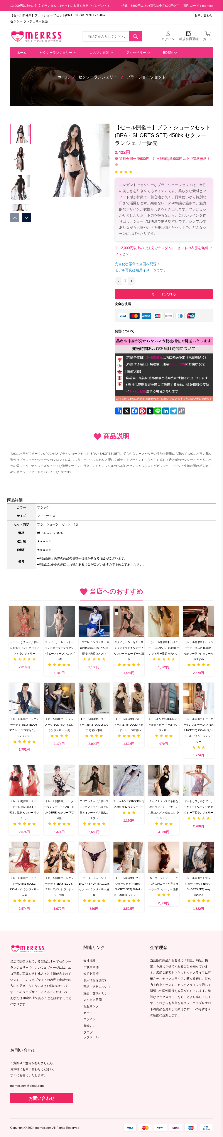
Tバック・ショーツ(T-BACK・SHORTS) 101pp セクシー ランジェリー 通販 (94, 887)
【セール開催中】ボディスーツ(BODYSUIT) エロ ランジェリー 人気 (59, 725)
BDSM (168, 52)
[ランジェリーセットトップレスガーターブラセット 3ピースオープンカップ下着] (59, 621)
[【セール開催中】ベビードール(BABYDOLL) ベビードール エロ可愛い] (128, 698)
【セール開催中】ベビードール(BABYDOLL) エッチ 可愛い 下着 (94, 725)
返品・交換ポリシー (97, 993)
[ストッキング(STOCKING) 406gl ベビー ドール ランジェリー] (163, 698)
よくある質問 (92, 999)
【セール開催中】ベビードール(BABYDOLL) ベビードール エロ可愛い (129, 725)
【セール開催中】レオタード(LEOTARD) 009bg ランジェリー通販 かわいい (163, 648)
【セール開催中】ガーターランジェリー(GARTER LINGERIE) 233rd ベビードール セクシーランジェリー (199, 730)
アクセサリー (136, 52)
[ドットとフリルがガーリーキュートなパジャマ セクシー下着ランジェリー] (198, 780)
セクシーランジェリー (56, 52)
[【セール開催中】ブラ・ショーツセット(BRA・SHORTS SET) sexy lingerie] (198, 857)
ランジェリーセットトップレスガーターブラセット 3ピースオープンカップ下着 (59, 651)
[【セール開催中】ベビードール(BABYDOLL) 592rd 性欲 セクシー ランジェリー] (24, 780)
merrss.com (43, 1127)
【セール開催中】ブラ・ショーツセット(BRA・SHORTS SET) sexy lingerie (198, 887)
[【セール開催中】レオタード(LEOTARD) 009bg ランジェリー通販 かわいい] (163, 621)
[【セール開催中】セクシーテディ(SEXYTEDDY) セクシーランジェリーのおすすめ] (198, 621)
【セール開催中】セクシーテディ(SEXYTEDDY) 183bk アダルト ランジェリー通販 (59, 887)
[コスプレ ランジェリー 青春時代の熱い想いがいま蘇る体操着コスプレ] (94, 621)
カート (88, 1013)
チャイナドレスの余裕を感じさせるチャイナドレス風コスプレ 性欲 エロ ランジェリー (163, 810)
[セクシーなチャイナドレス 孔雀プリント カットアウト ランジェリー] (24, 621)
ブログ (88, 1032)
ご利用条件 (91, 967)
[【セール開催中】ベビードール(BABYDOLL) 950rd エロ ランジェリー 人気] (24, 857)
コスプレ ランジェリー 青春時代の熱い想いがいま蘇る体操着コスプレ (94, 648)
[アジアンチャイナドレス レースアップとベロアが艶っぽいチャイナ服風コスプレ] (94, 780)
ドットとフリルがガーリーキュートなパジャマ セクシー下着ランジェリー (198, 807)
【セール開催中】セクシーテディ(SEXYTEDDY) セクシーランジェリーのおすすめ (198, 651)
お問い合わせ (203, 15)
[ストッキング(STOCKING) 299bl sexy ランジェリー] (128, 780)
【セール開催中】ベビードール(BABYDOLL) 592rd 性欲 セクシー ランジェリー (24, 810)
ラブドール (91, 1037)
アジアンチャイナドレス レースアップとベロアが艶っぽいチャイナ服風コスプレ (94, 810)
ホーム (22, 52)
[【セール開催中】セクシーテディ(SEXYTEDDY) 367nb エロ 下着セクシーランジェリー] (24, 698)
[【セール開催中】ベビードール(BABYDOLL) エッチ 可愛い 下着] (94, 698)
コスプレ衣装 (100, 52)
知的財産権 (91, 973)
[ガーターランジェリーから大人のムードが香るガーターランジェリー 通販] (163, 857)
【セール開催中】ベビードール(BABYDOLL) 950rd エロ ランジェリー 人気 (24, 887)
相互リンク (91, 1006)
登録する (89, 1026)
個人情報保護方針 (95, 980)
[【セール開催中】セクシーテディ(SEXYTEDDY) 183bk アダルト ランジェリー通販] (59, 857)
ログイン (89, 1019)
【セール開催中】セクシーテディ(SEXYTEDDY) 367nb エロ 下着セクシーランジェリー (24, 728)
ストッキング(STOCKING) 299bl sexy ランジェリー (128, 804)
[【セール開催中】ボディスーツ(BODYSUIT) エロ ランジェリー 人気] (59, 698)
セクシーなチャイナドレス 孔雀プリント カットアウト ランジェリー (24, 648)
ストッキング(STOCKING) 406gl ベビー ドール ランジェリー (163, 725)
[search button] (135, 36)
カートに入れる (163, 294)
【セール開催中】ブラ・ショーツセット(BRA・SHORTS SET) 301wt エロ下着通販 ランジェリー (129, 887)
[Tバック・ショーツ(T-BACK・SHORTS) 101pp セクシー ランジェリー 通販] (94, 857)
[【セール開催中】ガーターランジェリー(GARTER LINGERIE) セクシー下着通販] (59, 780)
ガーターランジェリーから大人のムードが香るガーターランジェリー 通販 (163, 884)
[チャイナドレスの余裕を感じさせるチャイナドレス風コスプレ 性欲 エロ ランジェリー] (163, 780)
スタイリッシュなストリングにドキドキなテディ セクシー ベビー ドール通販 (129, 651)
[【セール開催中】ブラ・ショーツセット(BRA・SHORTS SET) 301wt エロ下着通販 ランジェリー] (128, 857)
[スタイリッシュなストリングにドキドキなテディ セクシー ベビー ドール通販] (128, 621)
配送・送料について (97, 986)
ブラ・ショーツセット (146, 77)
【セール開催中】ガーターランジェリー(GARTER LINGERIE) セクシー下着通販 (59, 810)
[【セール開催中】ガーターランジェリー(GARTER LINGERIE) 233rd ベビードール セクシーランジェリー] (198, 698)
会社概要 (89, 960)
